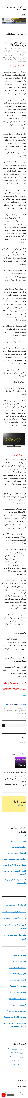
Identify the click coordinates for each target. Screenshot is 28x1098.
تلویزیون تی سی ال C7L (17, 1056)
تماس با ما (21, 805)
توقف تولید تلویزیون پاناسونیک (15, 1049)
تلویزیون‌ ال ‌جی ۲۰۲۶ (18, 1060)
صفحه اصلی (21, 1081)
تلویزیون (13, 708)
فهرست (23, 14)
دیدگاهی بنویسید (15, 713)
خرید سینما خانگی (22, 712)
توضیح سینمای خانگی (8, 710)
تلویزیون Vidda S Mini (17, 1053)
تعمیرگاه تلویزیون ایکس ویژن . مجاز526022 (17, 1092)
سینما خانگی (15, 712)
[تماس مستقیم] (3, 1095)
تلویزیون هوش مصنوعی (17, 1064)
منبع (24, 695)
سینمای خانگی (9, 712)
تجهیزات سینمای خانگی (18, 710)
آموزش (17, 708)
